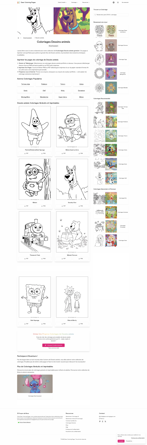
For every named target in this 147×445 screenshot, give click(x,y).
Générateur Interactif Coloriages (74, 418)
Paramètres (129, 441)
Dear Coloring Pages (25, 416)
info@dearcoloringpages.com (108, 416)
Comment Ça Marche (71, 420)
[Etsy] (102, 421)
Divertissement (27, 38)
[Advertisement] (53, 268)
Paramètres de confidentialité (73, 431)
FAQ (67, 427)
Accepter (121, 441)
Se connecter (125, 2)
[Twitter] (105, 421)
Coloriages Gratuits (71, 423)
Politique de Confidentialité (72, 429)
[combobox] (113, 2)
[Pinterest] (100, 421)
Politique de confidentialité (137, 438)
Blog (67, 425)
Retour (102, 418)
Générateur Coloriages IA (72, 416)
